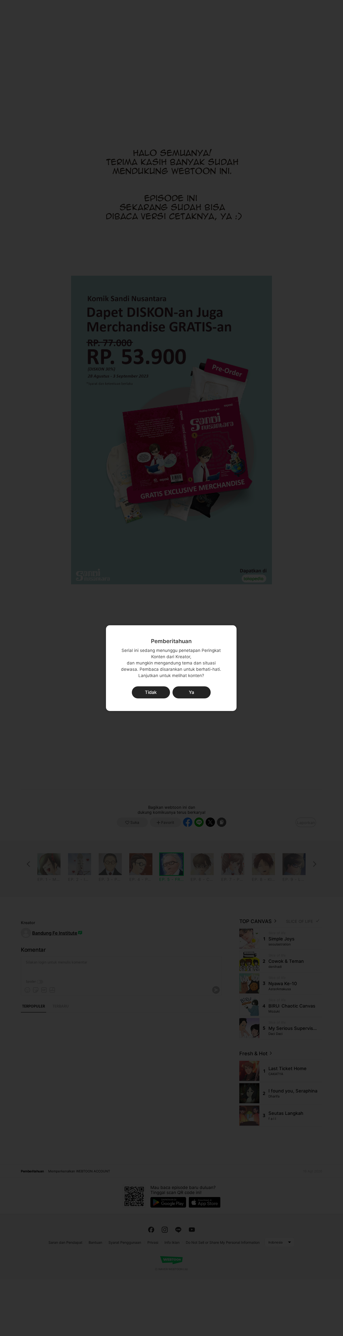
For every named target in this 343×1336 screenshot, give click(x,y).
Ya (191, 692)
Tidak (151, 692)
